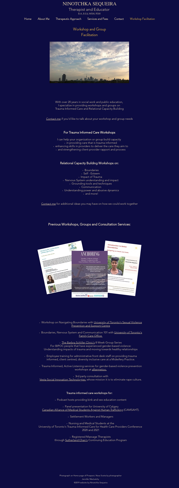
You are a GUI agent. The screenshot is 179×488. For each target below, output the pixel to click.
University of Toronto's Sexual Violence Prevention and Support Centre (106, 324)
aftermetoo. (99, 369)
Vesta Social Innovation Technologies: (63, 379)
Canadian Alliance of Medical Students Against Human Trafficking (82, 409)
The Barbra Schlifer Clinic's (78, 342)
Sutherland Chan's (76, 440)
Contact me (53, 118)
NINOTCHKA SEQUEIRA (89, 3)
